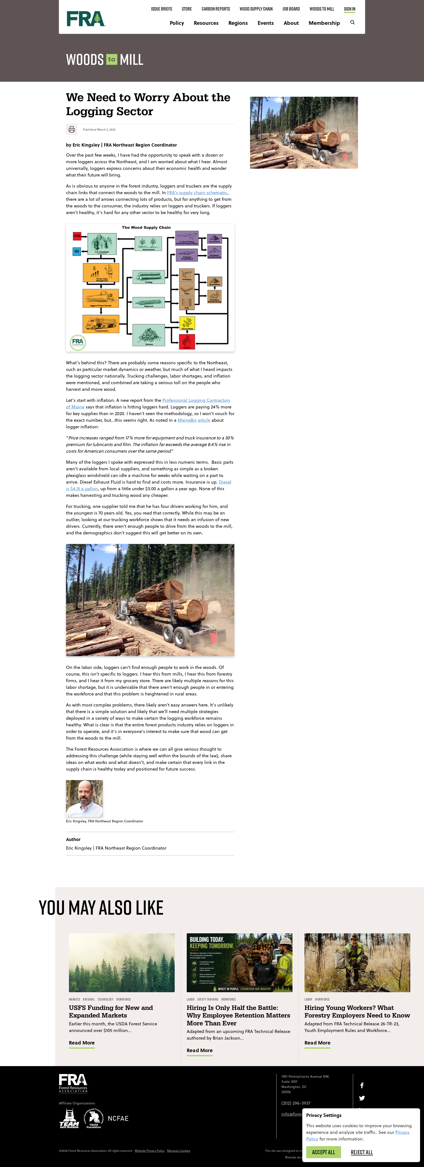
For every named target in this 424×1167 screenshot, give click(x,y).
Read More (82, 1042)
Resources (206, 23)
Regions (238, 23)
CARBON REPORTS (216, 9)
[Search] (352, 22)
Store (187, 9)
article (204, 420)
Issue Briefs (161, 9)
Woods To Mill (322, 9)
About (291, 23)
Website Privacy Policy (150, 1151)
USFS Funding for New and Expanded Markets (111, 1012)
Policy (177, 23)
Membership (324, 23)
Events (266, 23)
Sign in (349, 9)
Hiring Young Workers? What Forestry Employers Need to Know (357, 1012)
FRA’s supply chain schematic (197, 193)
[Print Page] (71, 129)
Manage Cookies (178, 1151)
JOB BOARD (291, 9)
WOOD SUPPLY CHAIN (256, 9)
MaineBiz (187, 420)
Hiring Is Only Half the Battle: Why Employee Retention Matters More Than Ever (238, 1015)
